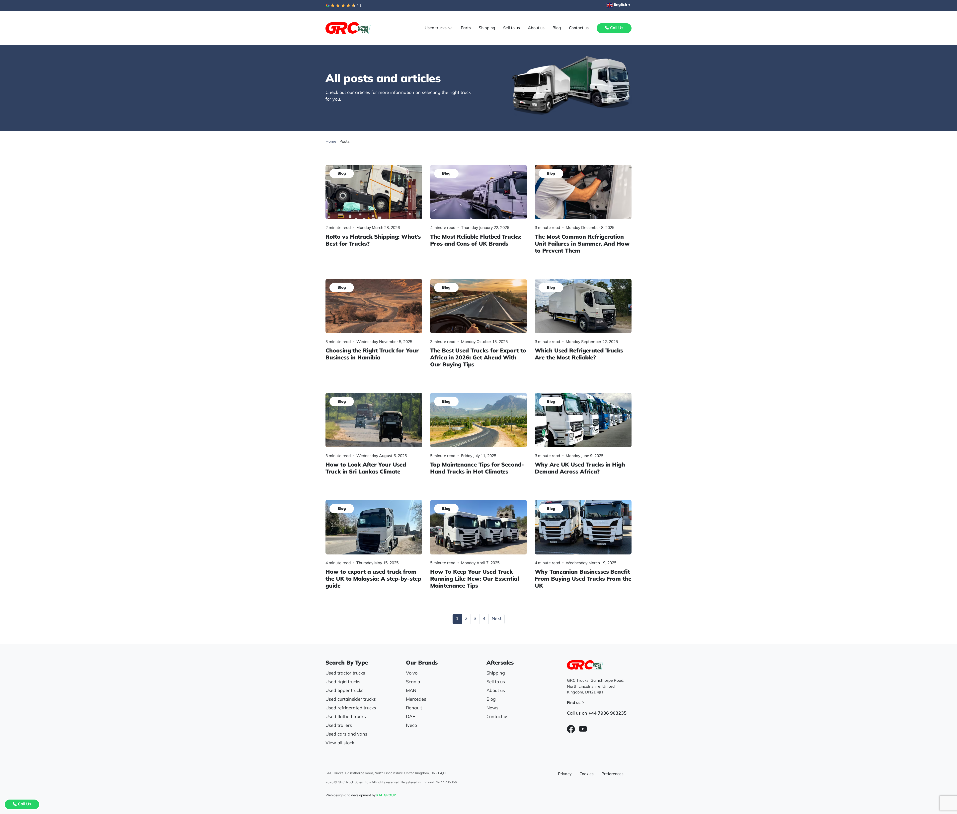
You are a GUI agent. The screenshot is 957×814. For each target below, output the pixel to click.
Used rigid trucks (342, 682)
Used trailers (338, 726)
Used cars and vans (346, 734)
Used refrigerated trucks (350, 708)
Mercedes (416, 699)
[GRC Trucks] (348, 28)
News (492, 708)
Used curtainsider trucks (350, 699)
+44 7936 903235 (607, 713)
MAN (411, 691)
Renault (414, 708)
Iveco (411, 726)
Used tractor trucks (345, 673)
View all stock (339, 743)
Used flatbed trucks (345, 717)
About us (495, 691)
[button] (439, 28)
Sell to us (495, 682)
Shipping (495, 673)
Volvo (411, 673)
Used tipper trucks (344, 691)
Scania (413, 682)
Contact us (497, 717)
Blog (491, 699)
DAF (410, 717)
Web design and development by (360, 795)
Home (330, 142)
